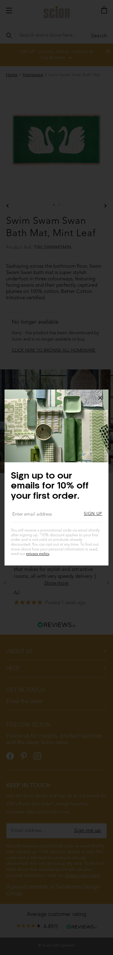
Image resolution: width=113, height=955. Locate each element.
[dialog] (56, 477)
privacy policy (37, 554)
